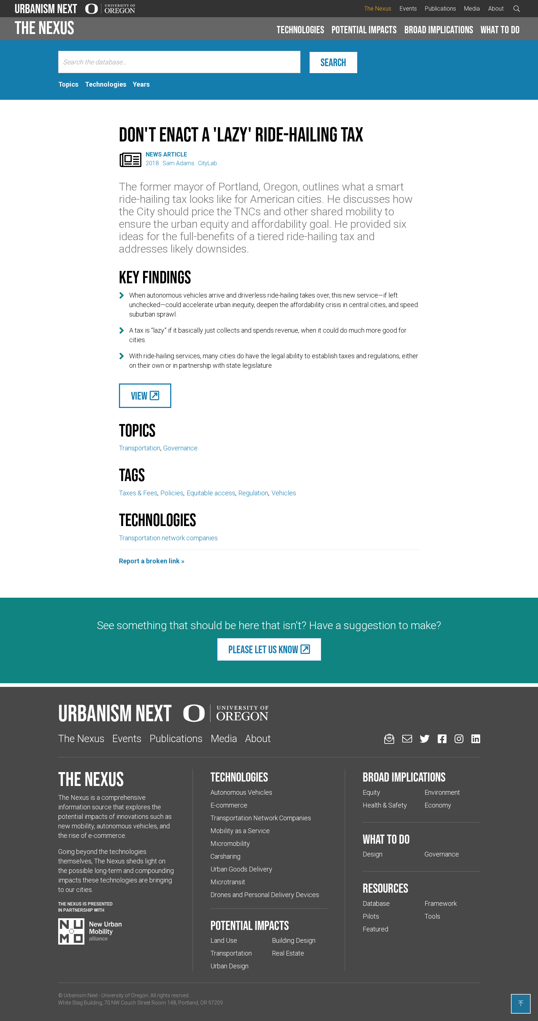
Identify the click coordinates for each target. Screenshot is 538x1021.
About (496, 8)
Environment (442, 792)
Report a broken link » (151, 561)
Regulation (253, 493)
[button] (300, 30)
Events (408, 8)
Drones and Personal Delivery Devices (264, 895)
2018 (152, 163)
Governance (180, 448)
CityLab (207, 163)
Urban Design (229, 966)
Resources (385, 888)
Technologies (300, 29)
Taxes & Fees (138, 493)
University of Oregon (124, 995)
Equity (371, 792)
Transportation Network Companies (260, 818)
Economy (438, 805)
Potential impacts (364, 29)
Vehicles (284, 493)
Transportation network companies (168, 538)
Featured (375, 929)
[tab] (68, 84)
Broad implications (438, 29)
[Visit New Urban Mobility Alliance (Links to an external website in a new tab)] (90, 931)
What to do (500, 29)
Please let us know (263, 649)
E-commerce (228, 805)
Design (372, 854)
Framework (441, 903)
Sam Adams (178, 163)
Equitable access (211, 493)
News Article (166, 154)
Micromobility (230, 843)
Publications (440, 8)
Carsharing (225, 856)
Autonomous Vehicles (241, 792)
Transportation (139, 448)
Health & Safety (385, 805)
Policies (171, 493)
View (139, 396)
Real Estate (288, 953)
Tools (432, 916)
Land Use (223, 940)
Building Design (293, 940)
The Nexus (377, 8)
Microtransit (227, 882)
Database (376, 903)
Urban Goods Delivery (241, 869)
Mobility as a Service (240, 831)
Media (472, 8)
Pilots (371, 916)
